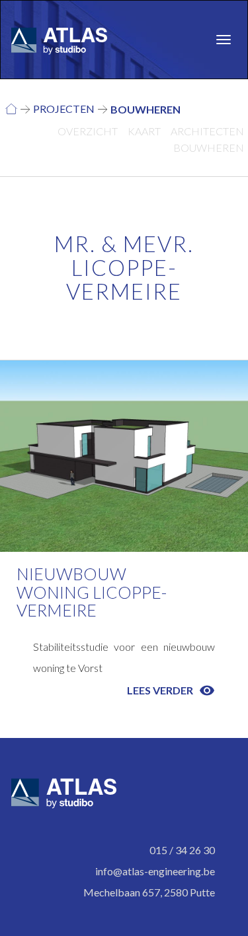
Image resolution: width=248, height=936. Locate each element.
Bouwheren (145, 109)
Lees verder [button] (171, 690)
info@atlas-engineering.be (155, 871)
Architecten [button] (207, 131)
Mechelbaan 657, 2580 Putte (149, 892)
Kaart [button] (144, 131)
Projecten (64, 108)
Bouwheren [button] (208, 147)
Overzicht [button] (88, 131)
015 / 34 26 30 (182, 850)
